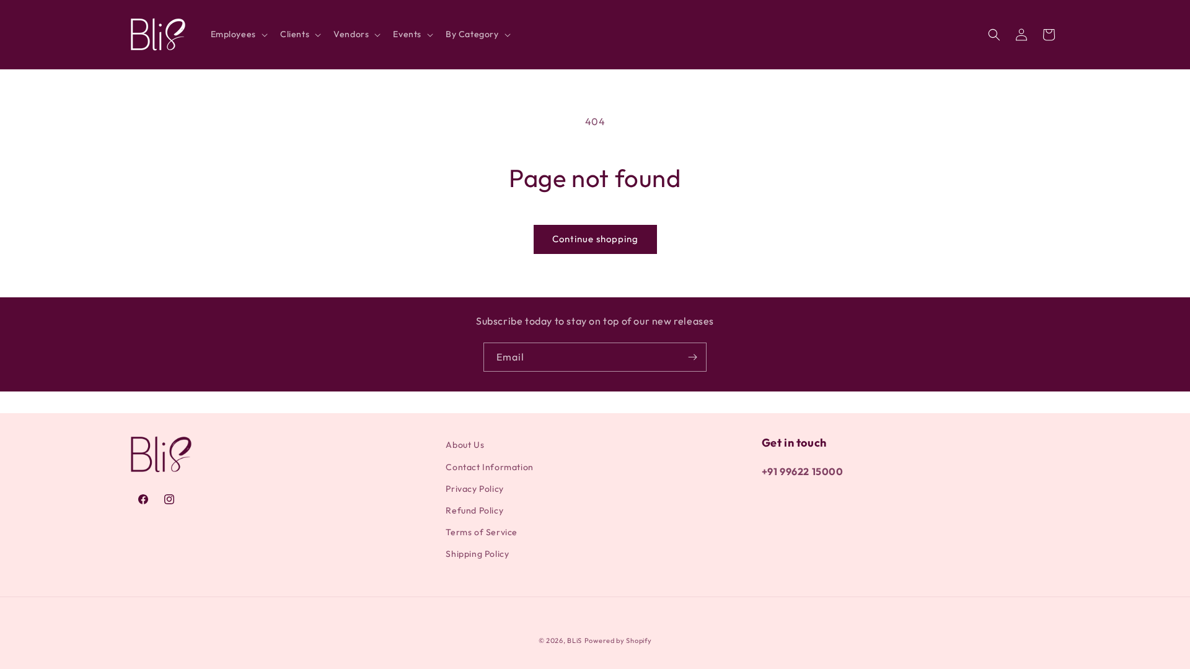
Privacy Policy (474, 488)
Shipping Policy (477, 553)
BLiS (574, 640)
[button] (238, 34)
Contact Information (489, 467)
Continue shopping (595, 239)
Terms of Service (482, 532)
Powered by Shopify (618, 640)
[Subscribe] (692, 357)
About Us (465, 444)
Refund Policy (474, 510)
